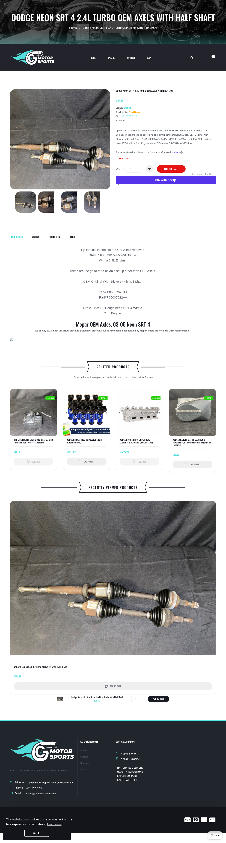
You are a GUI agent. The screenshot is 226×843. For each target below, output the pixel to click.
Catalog (84, 756)
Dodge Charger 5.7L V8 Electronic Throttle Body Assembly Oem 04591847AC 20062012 (192, 442)
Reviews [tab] (36, 237)
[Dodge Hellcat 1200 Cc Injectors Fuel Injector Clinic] (86, 412)
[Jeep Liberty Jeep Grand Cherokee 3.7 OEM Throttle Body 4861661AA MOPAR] (33, 412)
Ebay (83, 769)
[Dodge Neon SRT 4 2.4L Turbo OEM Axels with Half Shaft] (25, 202)
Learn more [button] (54, 824)
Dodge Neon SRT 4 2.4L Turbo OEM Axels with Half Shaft (40, 667)
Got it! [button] (37, 833)
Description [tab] (16, 237)
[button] (13, 412)
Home (73, 27)
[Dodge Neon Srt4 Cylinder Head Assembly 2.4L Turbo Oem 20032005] (139, 412)
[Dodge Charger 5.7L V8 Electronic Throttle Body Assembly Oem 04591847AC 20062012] (192, 412)
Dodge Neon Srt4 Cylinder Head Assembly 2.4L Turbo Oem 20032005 (136, 441)
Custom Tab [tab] (55, 237)
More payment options (203, 174)
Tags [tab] (72, 237)
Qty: (118, 169)
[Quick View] (14, 406)
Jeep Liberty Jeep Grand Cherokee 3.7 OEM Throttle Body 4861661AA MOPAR (33, 441)
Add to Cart (171, 169)
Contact (84, 763)
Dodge (127, 107)
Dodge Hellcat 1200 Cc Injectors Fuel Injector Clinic (84, 441)
